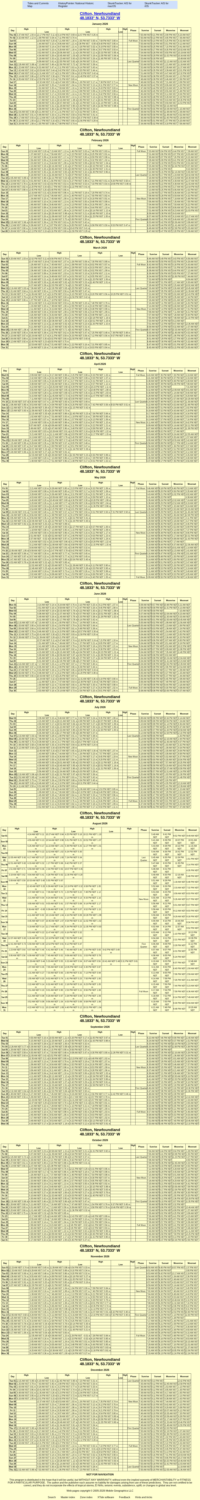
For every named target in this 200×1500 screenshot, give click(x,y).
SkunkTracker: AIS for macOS (120, 4)
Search (52, 1497)
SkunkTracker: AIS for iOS (156, 4)
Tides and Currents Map (38, 4)
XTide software (106, 1497)
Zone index (86, 1497)
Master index (68, 1497)
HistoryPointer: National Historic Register (76, 4)
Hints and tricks (143, 1497)
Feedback (124, 1497)
